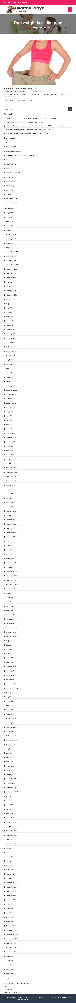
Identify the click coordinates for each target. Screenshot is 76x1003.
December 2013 (11, 727)
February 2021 (11, 381)
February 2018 (11, 511)
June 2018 (9, 494)
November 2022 (11, 295)
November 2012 (11, 783)
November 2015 (11, 628)
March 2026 (10, 230)
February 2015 (11, 667)
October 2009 (11, 943)
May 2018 (9, 498)
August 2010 (10, 900)
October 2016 (11, 580)
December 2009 (12, 935)
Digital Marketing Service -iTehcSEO (17, 983)
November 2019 (11, 433)
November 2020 (12, 394)
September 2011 (12, 844)
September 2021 (12, 351)
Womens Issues (12, 203)
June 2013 (9, 753)
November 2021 (11, 342)
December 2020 (12, 390)
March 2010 (10, 922)
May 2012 (9, 809)
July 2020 (9, 412)
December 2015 (11, 623)
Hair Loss (9, 168)
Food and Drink (11, 164)
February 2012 (11, 822)
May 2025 (9, 247)
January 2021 (10, 386)
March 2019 (10, 455)
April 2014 (9, 710)
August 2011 (10, 848)
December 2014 (11, 675)
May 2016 (9, 602)
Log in (6, 986)
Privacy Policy (23, 1000)
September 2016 (12, 584)
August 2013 (10, 744)
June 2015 (9, 649)
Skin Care (9, 190)
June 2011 (9, 857)
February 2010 (11, 926)
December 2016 (11, 572)
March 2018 (10, 507)
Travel (8, 194)
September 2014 (12, 688)
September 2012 (12, 792)
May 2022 (9, 317)
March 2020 (10, 429)
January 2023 (11, 291)
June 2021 (9, 364)
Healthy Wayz (29, 8)
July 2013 (9, 749)
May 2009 (9, 965)
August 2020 (10, 407)
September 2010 (12, 896)
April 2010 (9, 917)
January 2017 (10, 567)
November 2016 (11, 576)
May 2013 (9, 757)
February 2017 (11, 563)
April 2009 (9, 969)
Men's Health (10, 91)
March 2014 (10, 714)
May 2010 (9, 913)
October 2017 (11, 528)
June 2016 (9, 597)
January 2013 (10, 775)
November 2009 (12, 939)
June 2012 (9, 805)
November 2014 (11, 680)
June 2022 (9, 312)
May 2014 (9, 705)
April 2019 (9, 451)
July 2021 (9, 360)
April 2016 (9, 606)
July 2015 (9, 645)
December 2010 (11, 883)
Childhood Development (15, 151)
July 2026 (9, 213)
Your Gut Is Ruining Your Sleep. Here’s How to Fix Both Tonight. (28, 133)
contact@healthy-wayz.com (17, 2)
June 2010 (9, 909)
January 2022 (11, 334)
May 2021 (9, 368)
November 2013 (11, 731)
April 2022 (9, 321)
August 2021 (10, 355)
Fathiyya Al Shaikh (36, 91)
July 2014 (9, 697)
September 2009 (12, 947)
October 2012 (11, 788)
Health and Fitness (13, 173)
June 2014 (9, 701)
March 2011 (10, 870)
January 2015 (11, 671)
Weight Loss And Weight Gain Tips (21, 88)
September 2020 (12, 403)
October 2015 (11, 632)
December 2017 (11, 520)
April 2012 (9, 814)
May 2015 (9, 654)
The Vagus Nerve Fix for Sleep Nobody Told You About (25, 122)
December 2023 (12, 265)
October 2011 (10, 839)
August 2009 (10, 952)
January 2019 (10, 463)
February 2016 (11, 615)
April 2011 (9, 865)
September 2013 (12, 740)
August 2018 (10, 485)
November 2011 (11, 835)
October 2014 (11, 684)
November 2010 (11, 887)
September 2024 (12, 256)
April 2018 (9, 502)
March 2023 (10, 282)
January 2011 (10, 878)
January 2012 (10, 826)
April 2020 (9, 425)
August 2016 (10, 589)
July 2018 (9, 489)
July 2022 (9, 308)
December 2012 (11, 779)
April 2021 (9, 373)
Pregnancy (10, 186)
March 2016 (10, 610)
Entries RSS (8, 989)
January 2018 (10, 515)
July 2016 (9, 593)
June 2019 (9, 446)
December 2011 (11, 831)
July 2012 (9, 801)
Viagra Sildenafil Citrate (12, 992)
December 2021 (11, 338)
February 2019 (11, 459)
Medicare (9, 177)
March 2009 (10, 973)
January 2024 (11, 260)
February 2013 (11, 770)
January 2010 (10, 930)
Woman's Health (21, 91)
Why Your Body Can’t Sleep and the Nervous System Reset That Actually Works (35, 126)
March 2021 (10, 377)
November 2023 (12, 269)
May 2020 (9, 420)
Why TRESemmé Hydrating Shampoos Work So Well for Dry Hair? (29, 129)
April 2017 (9, 554)
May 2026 (9, 222)
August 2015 (10, 641)
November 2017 (11, 524)
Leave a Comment (27, 100)
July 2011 (9, 852)
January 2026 (11, 239)
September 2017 (12, 533)
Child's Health (11, 147)
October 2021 (11, 347)
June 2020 (9, 416)
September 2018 (12, 481)
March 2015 (10, 662)
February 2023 (11, 286)
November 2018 (11, 472)
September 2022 (12, 299)
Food (8, 160)
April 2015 (9, 658)
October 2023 (11, 273)
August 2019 (10, 442)
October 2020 (11, 399)
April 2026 (9, 226)
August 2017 (10, 537)
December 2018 (11, 468)
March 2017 (10, 559)
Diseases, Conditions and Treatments (20, 155)
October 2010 (11, 891)
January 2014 (11, 723)
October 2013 (11, 736)
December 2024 (12, 252)
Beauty (8, 142)
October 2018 (11, 476)
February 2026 (11, 234)
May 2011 (9, 861)
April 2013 (9, 762)
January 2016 (10, 619)
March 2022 (10, 325)
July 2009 (9, 956)
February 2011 (11, 874)
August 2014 (10, 693)
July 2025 (9, 243)
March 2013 (10, 766)
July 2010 (9, 904)
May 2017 (9, 550)
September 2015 (12, 636)
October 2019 (11, 438)
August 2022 (10, 304)
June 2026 (9, 217)
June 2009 (10, 960)
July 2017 (9, 541)
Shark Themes (67, 997)
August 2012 (10, 796)
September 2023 (12, 278)
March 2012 (10, 818)
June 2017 (9, 546)
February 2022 (11, 330)
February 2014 (11, 718)
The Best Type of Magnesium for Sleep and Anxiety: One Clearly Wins (31, 118)
